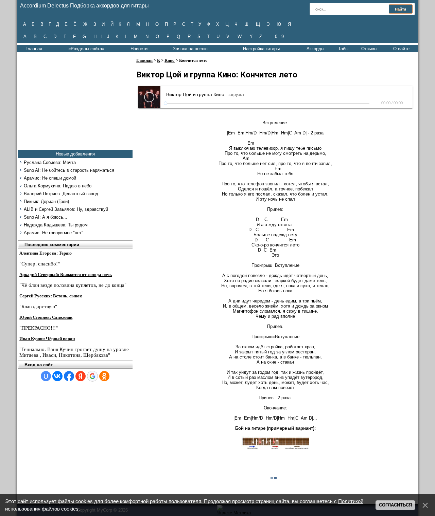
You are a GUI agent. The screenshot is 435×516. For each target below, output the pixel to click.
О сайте (401, 48)
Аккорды (315, 48)
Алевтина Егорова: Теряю (45, 253)
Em (231, 132)
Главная (33, 48)
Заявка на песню (190, 48)
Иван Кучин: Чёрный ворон (47, 338)
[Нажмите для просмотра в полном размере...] (275, 447)
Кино (169, 60)
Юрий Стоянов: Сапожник (45, 317)
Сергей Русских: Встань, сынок (50, 295)
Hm (275, 132)
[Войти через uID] (46, 376)
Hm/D (251, 132)
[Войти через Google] (92, 376)
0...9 (279, 36)
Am (297, 132)
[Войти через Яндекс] (80, 376)
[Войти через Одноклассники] (104, 376)
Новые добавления (75, 153)
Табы (343, 48)
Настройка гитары (261, 48)
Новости (138, 48)
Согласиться (395, 505)
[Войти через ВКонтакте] (57, 376)
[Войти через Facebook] (69, 376)
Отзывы (369, 48)
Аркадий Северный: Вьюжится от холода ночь (65, 274)
